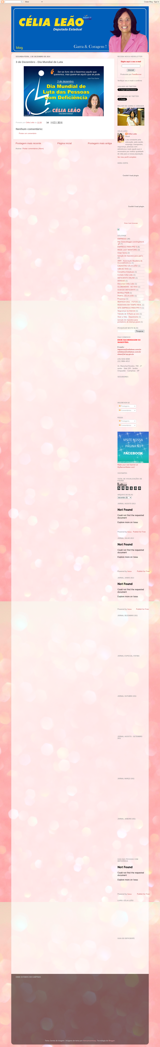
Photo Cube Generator (131, 223)
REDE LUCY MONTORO (127, 250)
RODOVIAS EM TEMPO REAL (130, 305)
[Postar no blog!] (54, 122)
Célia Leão (132, 134)
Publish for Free (139, 532)
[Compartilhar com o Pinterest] (61, 122)
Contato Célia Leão (125, 275)
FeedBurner (137, 74)
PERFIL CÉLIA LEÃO (126, 296)
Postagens (124, 406)
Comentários (125, 410)
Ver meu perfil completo (127, 157)
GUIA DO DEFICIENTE (127, 290)
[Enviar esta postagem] (47, 122)
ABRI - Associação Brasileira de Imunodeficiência (130, 262)
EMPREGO (122, 239)
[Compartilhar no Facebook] (59, 122)
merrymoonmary (89, 1041)
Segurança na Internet (126, 311)
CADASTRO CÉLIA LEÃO (128, 266)
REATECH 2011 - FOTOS (128, 302)
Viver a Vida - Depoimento (128, 317)
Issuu (129, 532)
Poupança (122, 299)
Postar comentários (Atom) (33, 149)
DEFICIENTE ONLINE (126, 278)
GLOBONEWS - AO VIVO (128, 287)
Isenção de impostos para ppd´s (130, 256)
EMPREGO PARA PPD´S (127, 247)
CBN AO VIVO (123, 269)
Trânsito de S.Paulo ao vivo (128, 314)
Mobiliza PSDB (123, 293)
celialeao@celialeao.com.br (129, 352)
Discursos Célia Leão (126, 284)
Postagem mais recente (28, 143)
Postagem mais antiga (100, 143)
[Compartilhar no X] (56, 122)
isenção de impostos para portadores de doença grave (129, 321)
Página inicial (64, 143)
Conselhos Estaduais (126, 272)
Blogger (112, 1041)
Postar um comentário (27, 133)
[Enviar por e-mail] (52, 122)
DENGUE (121, 281)
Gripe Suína (122, 253)
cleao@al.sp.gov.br (126, 354)
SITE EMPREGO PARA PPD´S (129, 308)
